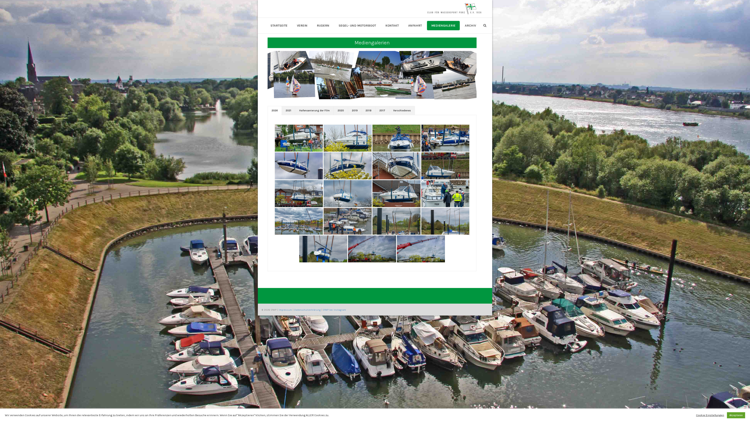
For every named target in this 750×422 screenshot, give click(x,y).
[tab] (275, 110)
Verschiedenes (402, 110)
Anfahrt (415, 25)
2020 (341, 110)
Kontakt (392, 25)
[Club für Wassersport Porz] (454, 9)
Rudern (323, 25)
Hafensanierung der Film (314, 110)
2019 (355, 110)
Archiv (470, 25)
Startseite (279, 25)
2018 (368, 110)
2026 (275, 110)
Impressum (285, 310)
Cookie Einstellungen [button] (710, 415)
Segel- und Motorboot (357, 25)
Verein (302, 25)
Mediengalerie (443, 25)
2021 (288, 110)
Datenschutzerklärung (307, 310)
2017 (382, 110)
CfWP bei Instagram (334, 310)
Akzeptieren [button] (736, 415)
